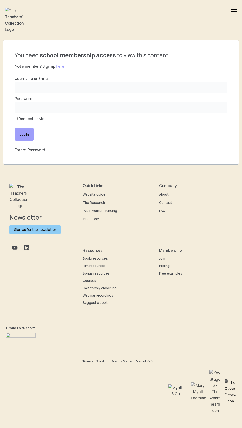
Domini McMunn (147, 361)
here (60, 66)
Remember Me (31, 118)
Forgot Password (30, 150)
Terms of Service (95, 361)
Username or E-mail (32, 78)
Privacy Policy (121, 361)
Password (23, 98)
